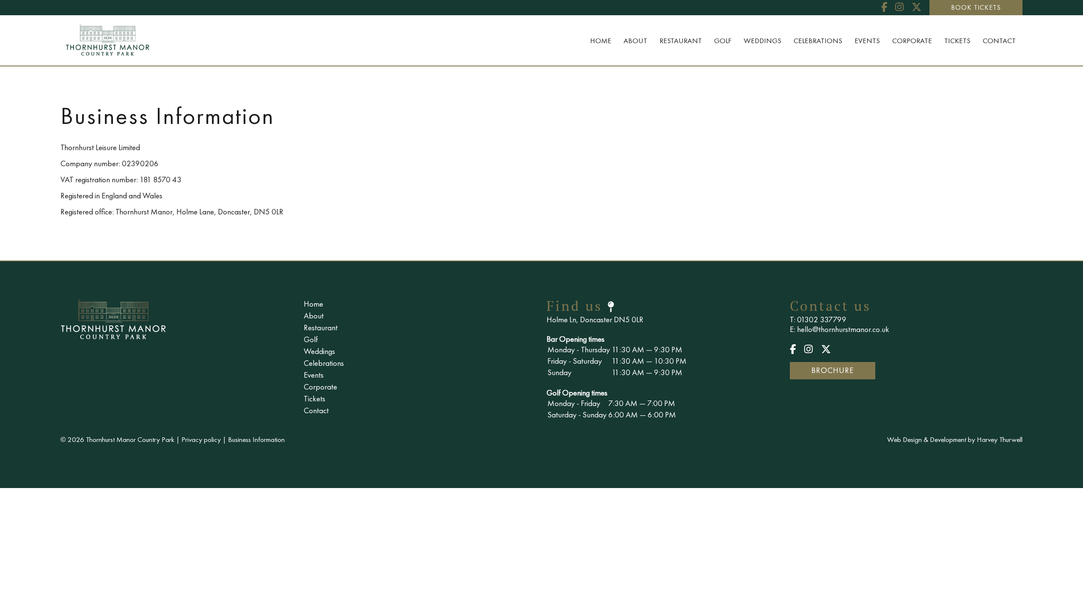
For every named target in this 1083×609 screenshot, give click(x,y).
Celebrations (818, 40)
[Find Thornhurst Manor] (611, 306)
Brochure (832, 370)
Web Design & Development (926, 439)
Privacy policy (201, 439)
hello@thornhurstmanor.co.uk (843, 329)
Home (600, 40)
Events (867, 40)
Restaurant (681, 40)
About (635, 40)
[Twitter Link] (916, 7)
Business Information (256, 439)
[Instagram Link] (899, 7)
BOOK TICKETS (976, 7)
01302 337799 (822, 319)
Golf (722, 40)
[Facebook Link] (884, 7)
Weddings (762, 40)
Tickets (957, 40)
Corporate (912, 40)
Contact (999, 40)
